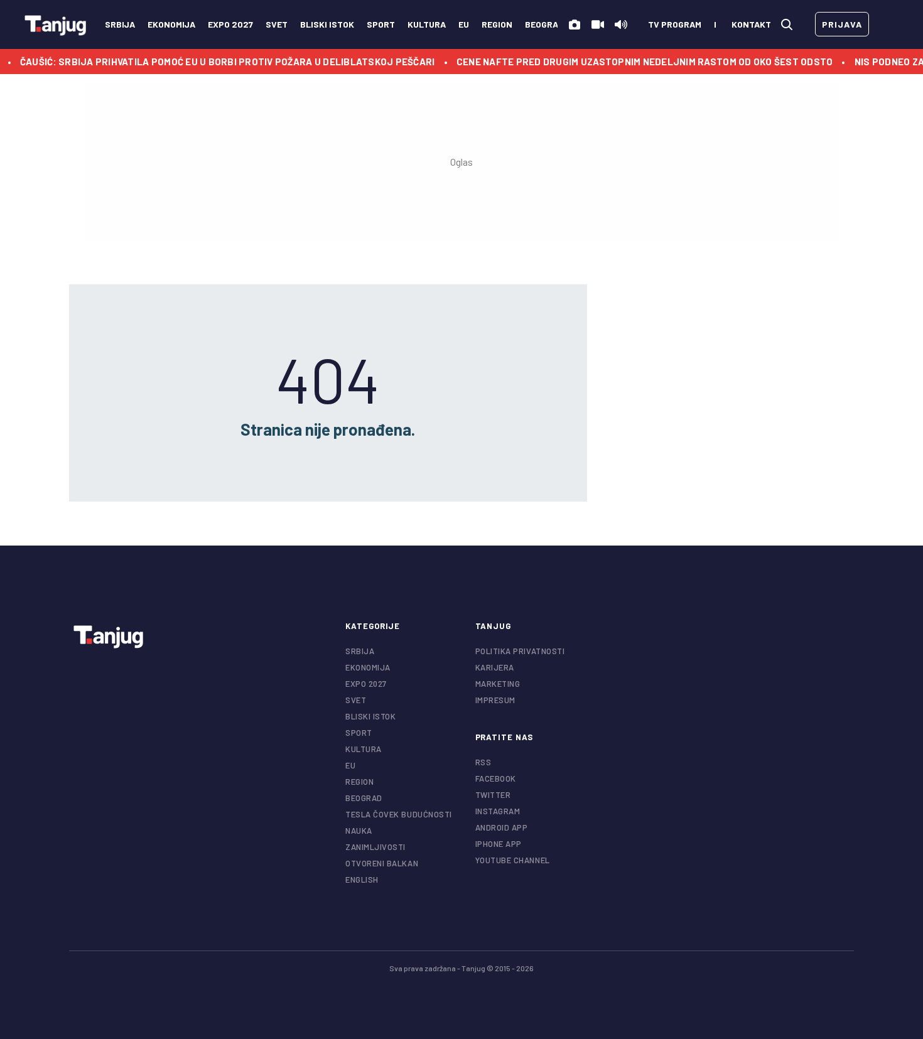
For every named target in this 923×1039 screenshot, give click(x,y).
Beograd (544, 24)
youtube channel (512, 860)
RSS (483, 762)
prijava (842, 24)
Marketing (498, 684)
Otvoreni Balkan (381, 863)
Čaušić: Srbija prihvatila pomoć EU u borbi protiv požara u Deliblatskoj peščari (212, 61)
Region (497, 24)
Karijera (494, 667)
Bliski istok (327, 24)
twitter (493, 795)
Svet (277, 24)
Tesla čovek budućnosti (398, 814)
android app (501, 827)
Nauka (358, 831)
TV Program (674, 24)
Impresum (495, 700)
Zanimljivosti (375, 847)
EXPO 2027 (230, 24)
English (362, 880)
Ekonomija (171, 24)
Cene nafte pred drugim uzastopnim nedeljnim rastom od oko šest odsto (629, 61)
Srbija (120, 24)
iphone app (498, 844)
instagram (498, 811)
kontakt (751, 24)
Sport (381, 24)
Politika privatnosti (520, 651)
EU (463, 24)
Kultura (427, 24)
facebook (495, 778)
